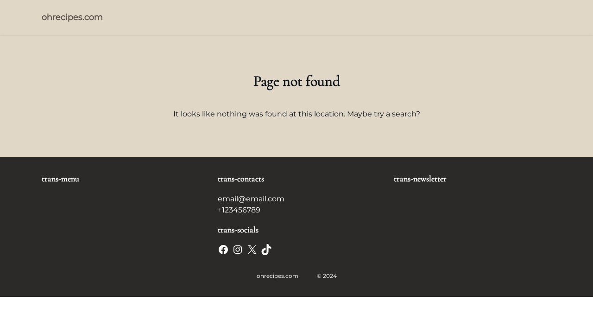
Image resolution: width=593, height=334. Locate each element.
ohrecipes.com (72, 17)
